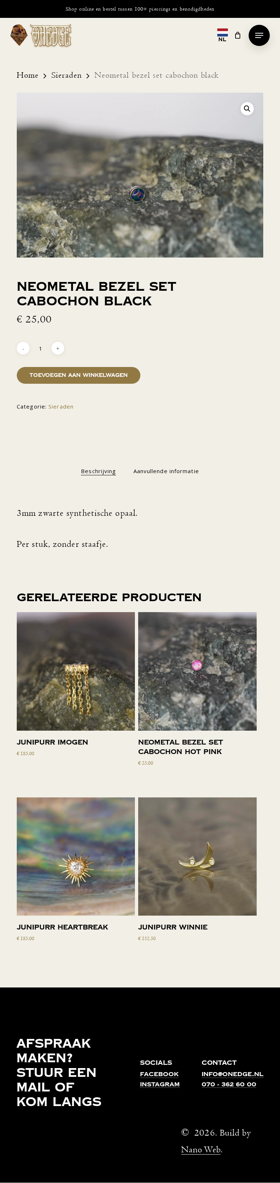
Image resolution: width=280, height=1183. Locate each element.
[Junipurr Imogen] (76, 671)
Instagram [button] (160, 1085)
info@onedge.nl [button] (233, 1074)
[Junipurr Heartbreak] (76, 856)
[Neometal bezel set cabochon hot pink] (197, 671)
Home (28, 75)
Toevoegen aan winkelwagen (79, 375)
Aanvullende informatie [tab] (166, 471)
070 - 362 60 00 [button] (229, 1085)
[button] (259, 35)
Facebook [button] (159, 1074)
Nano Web (201, 1149)
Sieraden (66, 75)
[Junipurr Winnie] (197, 856)
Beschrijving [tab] (98, 471)
